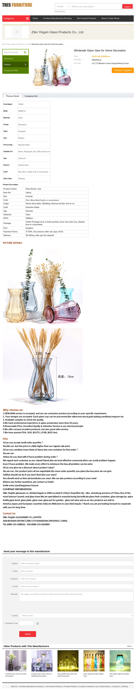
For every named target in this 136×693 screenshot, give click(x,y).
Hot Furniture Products (86, 18)
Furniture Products (70, 686)
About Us (14, 686)
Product (60, 6)
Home (35, 18)
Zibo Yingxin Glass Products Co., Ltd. (57, 32)
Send (27, 634)
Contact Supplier (123, 70)
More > (129, 646)
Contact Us (116, 686)
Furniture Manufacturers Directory (57, 18)
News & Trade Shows (110, 18)
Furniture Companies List (88, 686)
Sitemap (125, 686)
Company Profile (11, 70)
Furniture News (104, 686)
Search (127, 7)
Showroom (8, 58)
